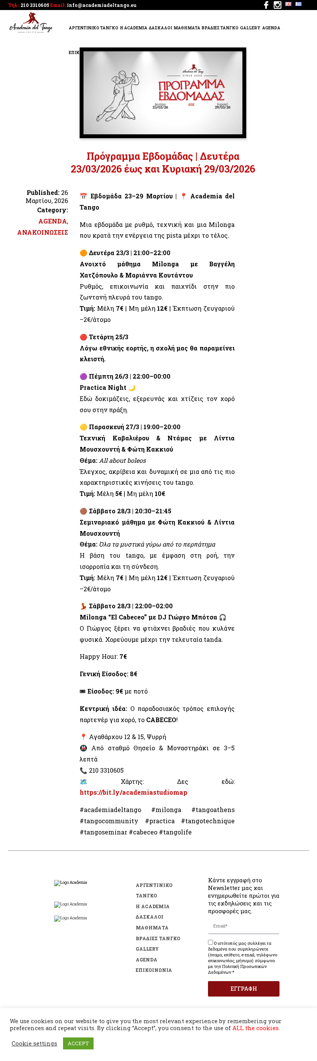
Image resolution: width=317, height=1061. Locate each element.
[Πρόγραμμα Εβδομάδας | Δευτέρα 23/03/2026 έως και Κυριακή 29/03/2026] (163, 131)
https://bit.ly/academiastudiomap (133, 792)
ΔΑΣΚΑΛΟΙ (160, 27)
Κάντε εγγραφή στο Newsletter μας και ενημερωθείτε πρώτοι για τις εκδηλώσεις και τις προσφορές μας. (244, 895)
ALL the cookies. (256, 1028)
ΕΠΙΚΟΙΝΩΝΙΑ (154, 970)
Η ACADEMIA (133, 27)
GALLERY (250, 27)
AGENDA (271, 27)
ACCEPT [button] (78, 1043)
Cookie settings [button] (34, 1043)
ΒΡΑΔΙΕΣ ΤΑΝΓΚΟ (220, 27)
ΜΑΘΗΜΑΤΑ (187, 27)
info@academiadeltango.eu (101, 5)
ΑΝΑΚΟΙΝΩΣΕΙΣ (42, 232)
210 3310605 (34, 5)
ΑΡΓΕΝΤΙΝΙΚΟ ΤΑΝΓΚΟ (93, 27)
